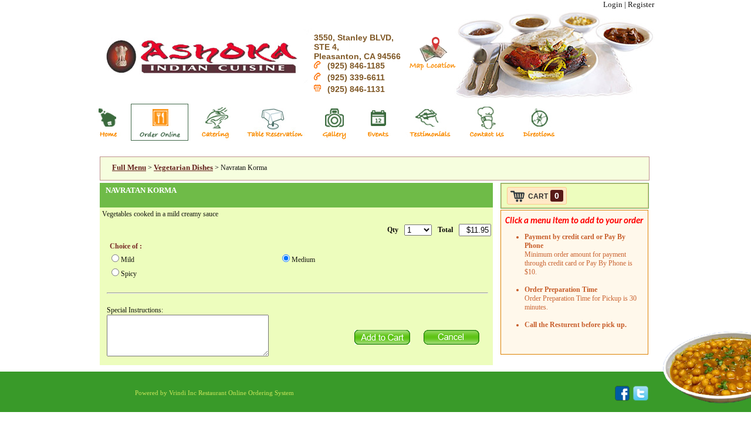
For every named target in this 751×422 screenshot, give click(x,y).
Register (641, 4)
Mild (127, 260)
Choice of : (126, 246)
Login (613, 4)
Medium (303, 260)
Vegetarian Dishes (183, 167)
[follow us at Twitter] (639, 398)
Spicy (129, 274)
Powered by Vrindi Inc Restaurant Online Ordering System (214, 392)
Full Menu (129, 167)
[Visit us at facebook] (622, 398)
